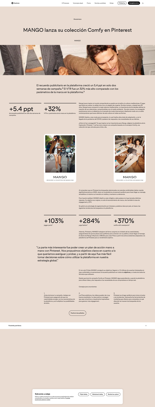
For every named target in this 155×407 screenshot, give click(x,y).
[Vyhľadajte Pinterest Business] (143, 3)
